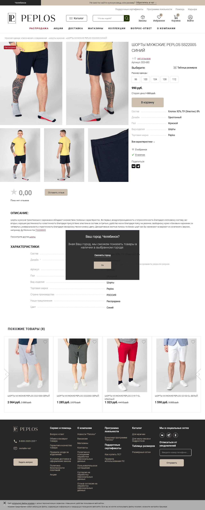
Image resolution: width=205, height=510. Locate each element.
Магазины (95, 28)
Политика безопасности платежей (57, 467)
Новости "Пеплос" (86, 434)
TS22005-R (41, 230)
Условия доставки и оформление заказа (60, 460)
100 (145, 79)
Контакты (82, 447)
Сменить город (102, 255)
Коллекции (117, 28)
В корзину (147, 102)
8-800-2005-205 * (28, 441)
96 (136, 79)
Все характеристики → (143, 141)
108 (165, 79)
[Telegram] (138, 166)
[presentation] (7, 374)
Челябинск (20, 2)
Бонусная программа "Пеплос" (116, 438)
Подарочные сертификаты (129, 9)
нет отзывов (144, 58)
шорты (32, 237)
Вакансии (82, 438)
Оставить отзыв (56, 192)
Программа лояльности (159, 9)
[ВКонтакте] (133, 166)
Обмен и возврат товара (59, 439)
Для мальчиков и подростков (141, 439)
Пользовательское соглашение (87, 466)
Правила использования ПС (115, 460)
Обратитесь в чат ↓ (146, 2)
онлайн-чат (25, 448)
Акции (58, 28)
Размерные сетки (141, 452)
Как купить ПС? (113, 454)
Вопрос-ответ (141, 28)
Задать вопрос (26, 462)
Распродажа (39, 28)
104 (155, 79)
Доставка (75, 28)
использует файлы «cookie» (23, 503)
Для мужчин (138, 434)
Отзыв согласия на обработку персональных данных (87, 487)
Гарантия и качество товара (61, 446)
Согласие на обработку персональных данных (85, 475)
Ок (102, 265)
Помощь (180, 9)
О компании (166, 28)
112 (174, 79)
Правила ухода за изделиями (59, 453)
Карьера (192, 9)
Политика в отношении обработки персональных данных (85, 456)
